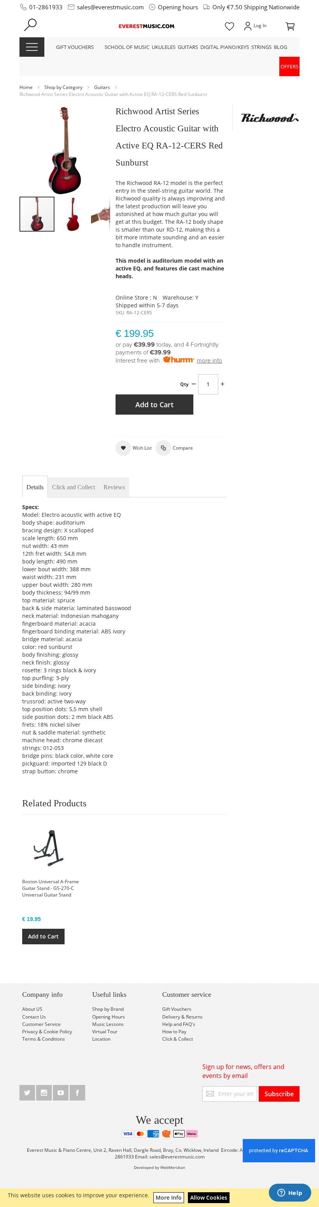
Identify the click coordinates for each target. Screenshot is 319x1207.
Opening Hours (108, 1016)
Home (26, 87)
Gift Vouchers (176, 1009)
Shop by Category (64, 87)
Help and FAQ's (178, 1024)
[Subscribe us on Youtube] (61, 1091)
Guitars (102, 87)
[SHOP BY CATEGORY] (31, 47)
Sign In (254, 26)
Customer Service (41, 1024)
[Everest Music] (147, 25)
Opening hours (178, 7)
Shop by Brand (108, 1009)
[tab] (35, 487)
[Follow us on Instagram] (44, 1091)
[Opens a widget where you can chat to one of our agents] (289, 1193)
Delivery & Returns (182, 1016)
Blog (280, 47)
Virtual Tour (104, 1031)
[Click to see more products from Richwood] (270, 117)
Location (101, 1039)
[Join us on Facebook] (77, 1091)
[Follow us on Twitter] (27, 1091)
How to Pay (174, 1031)
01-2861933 (46, 7)
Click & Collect (177, 1039)
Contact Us (34, 1016)
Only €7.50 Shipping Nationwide (256, 7)
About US (32, 1009)
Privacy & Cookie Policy (47, 1031)
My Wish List (229, 26)
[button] (73, 214)
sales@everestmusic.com (110, 7)
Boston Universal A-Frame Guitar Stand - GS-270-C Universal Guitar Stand (50, 888)
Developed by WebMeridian (159, 1167)
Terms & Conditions (43, 1039)
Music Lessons (108, 1024)
